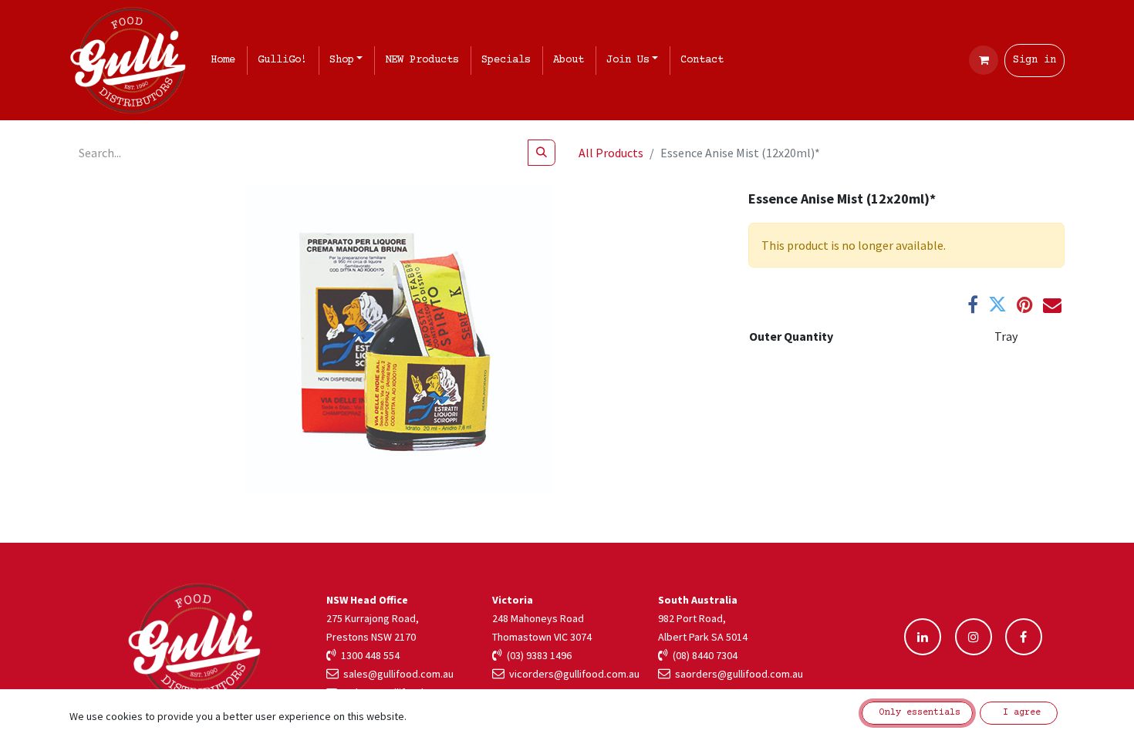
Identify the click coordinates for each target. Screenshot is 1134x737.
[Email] (1052, 304)
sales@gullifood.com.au (396, 674)
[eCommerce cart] (983, 60)
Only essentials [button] (917, 713)
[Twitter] (997, 304)
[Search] (541, 153)
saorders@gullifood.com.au (736, 674)
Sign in (1034, 60)
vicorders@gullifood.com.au (572, 674)
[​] (922, 636)
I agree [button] (1019, 713)
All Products (611, 152)
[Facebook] (972, 304)
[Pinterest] (1025, 304)
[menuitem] (226, 60)
